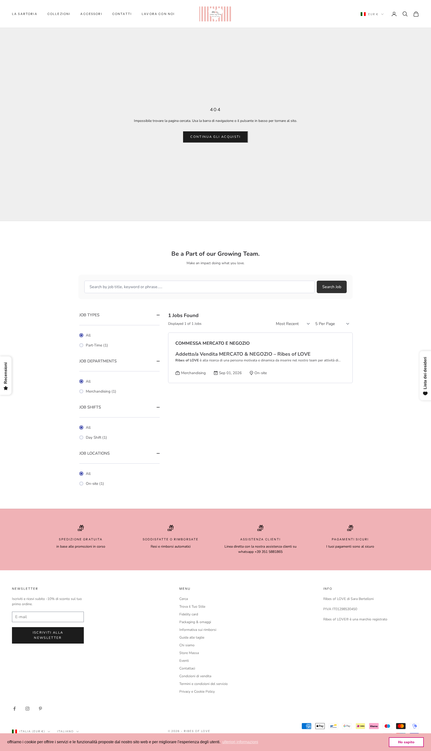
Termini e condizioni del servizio (203, 683)
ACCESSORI (91, 14)
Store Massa (189, 653)
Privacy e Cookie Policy (197, 691)
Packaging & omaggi (195, 622)
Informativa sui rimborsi (197, 629)
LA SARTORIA (24, 14)
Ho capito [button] (406, 742)
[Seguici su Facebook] (14, 708)
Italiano (65, 731)
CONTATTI (122, 14)
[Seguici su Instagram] (27, 708)
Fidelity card (188, 614)
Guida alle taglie (191, 637)
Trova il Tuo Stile (192, 606)
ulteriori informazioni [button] (240, 742)
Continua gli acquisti (215, 137)
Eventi (184, 660)
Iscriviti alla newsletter (48, 635)
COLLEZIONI (59, 14)
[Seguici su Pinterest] (40, 708)
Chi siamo (187, 645)
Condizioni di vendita (195, 676)
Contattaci (187, 668)
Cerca (183, 598)
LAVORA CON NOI (158, 14)
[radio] (119, 335)
